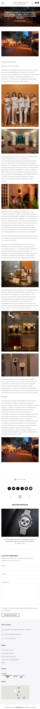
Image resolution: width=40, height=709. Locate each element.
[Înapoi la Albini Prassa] (20, 497)
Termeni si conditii (7, 650)
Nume (3, 566)
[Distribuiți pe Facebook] (9, 488)
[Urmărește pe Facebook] (2, 674)
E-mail (4, 574)
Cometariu (5, 582)
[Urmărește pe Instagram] (3, 674)
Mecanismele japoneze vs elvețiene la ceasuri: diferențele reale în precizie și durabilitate (20, 540)
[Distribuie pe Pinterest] (18, 488)
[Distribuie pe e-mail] (30, 488)
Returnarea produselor (8, 656)
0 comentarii (21, 479)
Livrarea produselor (7, 653)
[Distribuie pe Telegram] (26, 488)
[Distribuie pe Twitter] (13, 488)
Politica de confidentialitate (10, 660)
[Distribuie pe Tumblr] (22, 488)
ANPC (3, 663)
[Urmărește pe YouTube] (5, 674)
